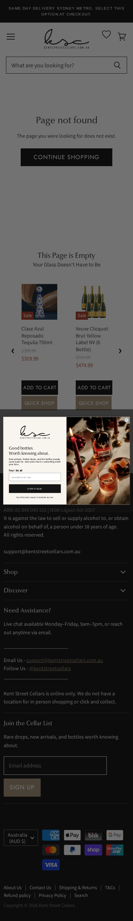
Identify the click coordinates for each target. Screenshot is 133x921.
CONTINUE (34, 488)
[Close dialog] (127, 420)
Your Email (16, 470)
